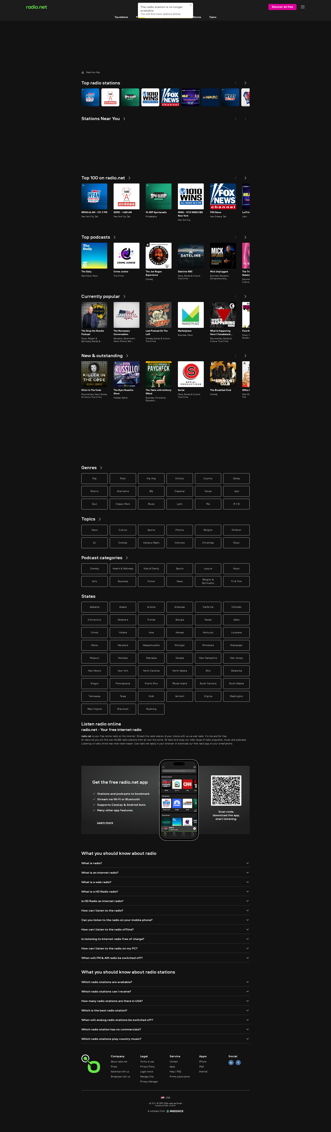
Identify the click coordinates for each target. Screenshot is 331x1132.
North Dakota (179, 671)
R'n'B (236, 504)
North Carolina (151, 671)
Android (203, 1071)
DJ (94, 543)
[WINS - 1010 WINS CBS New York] (150, 97)
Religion (208, 530)
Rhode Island (179, 683)
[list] (165, 97)
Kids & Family (151, 568)
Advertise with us (120, 1071)
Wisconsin (122, 709)
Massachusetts (151, 645)
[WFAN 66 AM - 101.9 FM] (90, 97)
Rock (123, 478)
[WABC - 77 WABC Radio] (210, 97)
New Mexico (94, 671)
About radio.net (119, 1062)
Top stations (121, 17)
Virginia (208, 696)
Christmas (208, 543)
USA (167, 1098)
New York (123, 671)
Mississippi (236, 645)
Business (123, 581)
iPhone (202, 1062)
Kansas (180, 632)
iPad (201, 1067)
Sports (151, 530)
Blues (151, 504)
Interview (180, 543)
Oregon (95, 683)
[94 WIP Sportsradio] (130, 97)
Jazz (236, 491)
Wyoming (151, 709)
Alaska (123, 607)
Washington (236, 696)
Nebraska (151, 658)
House (208, 491)
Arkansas (179, 607)
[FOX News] (170, 97)
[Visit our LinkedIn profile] (231, 1062)
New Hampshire (208, 658)
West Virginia (94, 709)
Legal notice (146, 1071)
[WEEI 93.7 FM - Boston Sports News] (230, 97)
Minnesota (208, 645)
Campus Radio (151, 543)
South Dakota (236, 683)
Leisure (208, 568)
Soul (94, 504)
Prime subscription (180, 1076)
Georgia (179, 620)
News (95, 530)
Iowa (151, 632)
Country (208, 478)
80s (151, 491)
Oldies (236, 478)
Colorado (237, 607)
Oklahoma (236, 671)
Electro (94, 491)
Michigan (180, 645)
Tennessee (94, 696)
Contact (174, 1062)
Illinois (94, 632)
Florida (151, 620)
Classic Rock (123, 504)
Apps (172, 1067)
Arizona (151, 607)
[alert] (165, 10)
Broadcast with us (120, 1076)
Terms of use (147, 1062)
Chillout (179, 478)
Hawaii (208, 620)
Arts (94, 581)
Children (236, 530)
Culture (123, 530)
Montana (123, 658)
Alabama (94, 607)
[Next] (245, 81)
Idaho (236, 620)
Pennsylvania (123, 683)
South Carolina (208, 683)
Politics (179, 530)
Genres (197, 17)
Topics (212, 17)
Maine (94, 645)
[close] (191, 5)
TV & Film (236, 581)
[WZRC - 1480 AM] (110, 97)
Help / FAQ (175, 1071)
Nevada (180, 658)
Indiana (123, 632)
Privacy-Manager (149, 1081)
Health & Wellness (123, 568)
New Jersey (236, 658)
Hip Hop (151, 478)
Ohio (208, 671)
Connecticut (94, 620)
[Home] (82, 72)
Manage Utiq (147, 1076)
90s (208, 504)
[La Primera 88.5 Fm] (190, 97)
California (208, 607)
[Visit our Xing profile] (238, 1062)
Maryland (123, 645)
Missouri (94, 658)
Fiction (151, 581)
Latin (180, 504)
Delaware (123, 620)
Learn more (105, 822)
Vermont (179, 696)
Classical (180, 491)
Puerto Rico (151, 683)
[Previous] (235, 81)
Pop (94, 478)
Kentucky (208, 632)
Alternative (123, 491)
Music (236, 543)
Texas (123, 696)
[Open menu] (303, 7)
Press (114, 1067)
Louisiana (236, 632)
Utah (151, 696)
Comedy (122, 543)
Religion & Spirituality (208, 581)
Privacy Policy (147, 1067)
